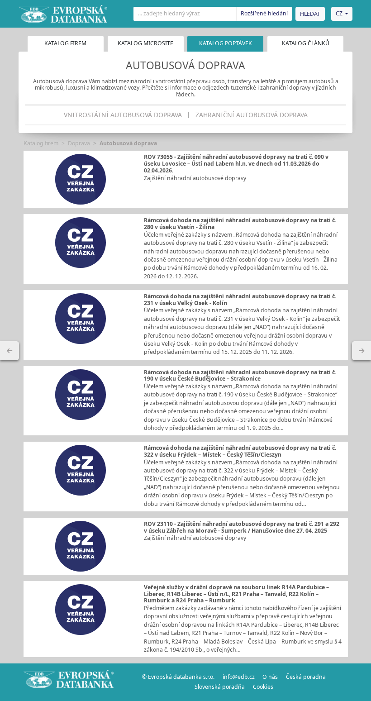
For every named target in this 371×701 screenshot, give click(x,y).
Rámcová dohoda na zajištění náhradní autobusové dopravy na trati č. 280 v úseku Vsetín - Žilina (240, 223)
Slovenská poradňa (220, 687)
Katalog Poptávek (225, 43)
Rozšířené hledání (264, 13)
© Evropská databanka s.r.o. (178, 677)
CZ (339, 13)
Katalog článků (305, 43)
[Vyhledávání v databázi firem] (69, 682)
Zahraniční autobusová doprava (251, 115)
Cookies (263, 687)
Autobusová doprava (128, 143)
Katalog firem (65, 43)
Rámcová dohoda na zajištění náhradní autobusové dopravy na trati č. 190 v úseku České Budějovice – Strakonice (240, 375)
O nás (270, 677)
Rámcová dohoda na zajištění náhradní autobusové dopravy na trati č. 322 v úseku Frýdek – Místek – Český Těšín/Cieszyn (240, 451)
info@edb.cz (239, 677)
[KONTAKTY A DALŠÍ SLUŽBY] (361, 350)
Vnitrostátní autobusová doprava (123, 115)
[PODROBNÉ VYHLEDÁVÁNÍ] (9, 350)
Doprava (79, 143)
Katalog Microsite (145, 43)
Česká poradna (306, 677)
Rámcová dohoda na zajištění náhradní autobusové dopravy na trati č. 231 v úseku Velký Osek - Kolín (240, 299)
